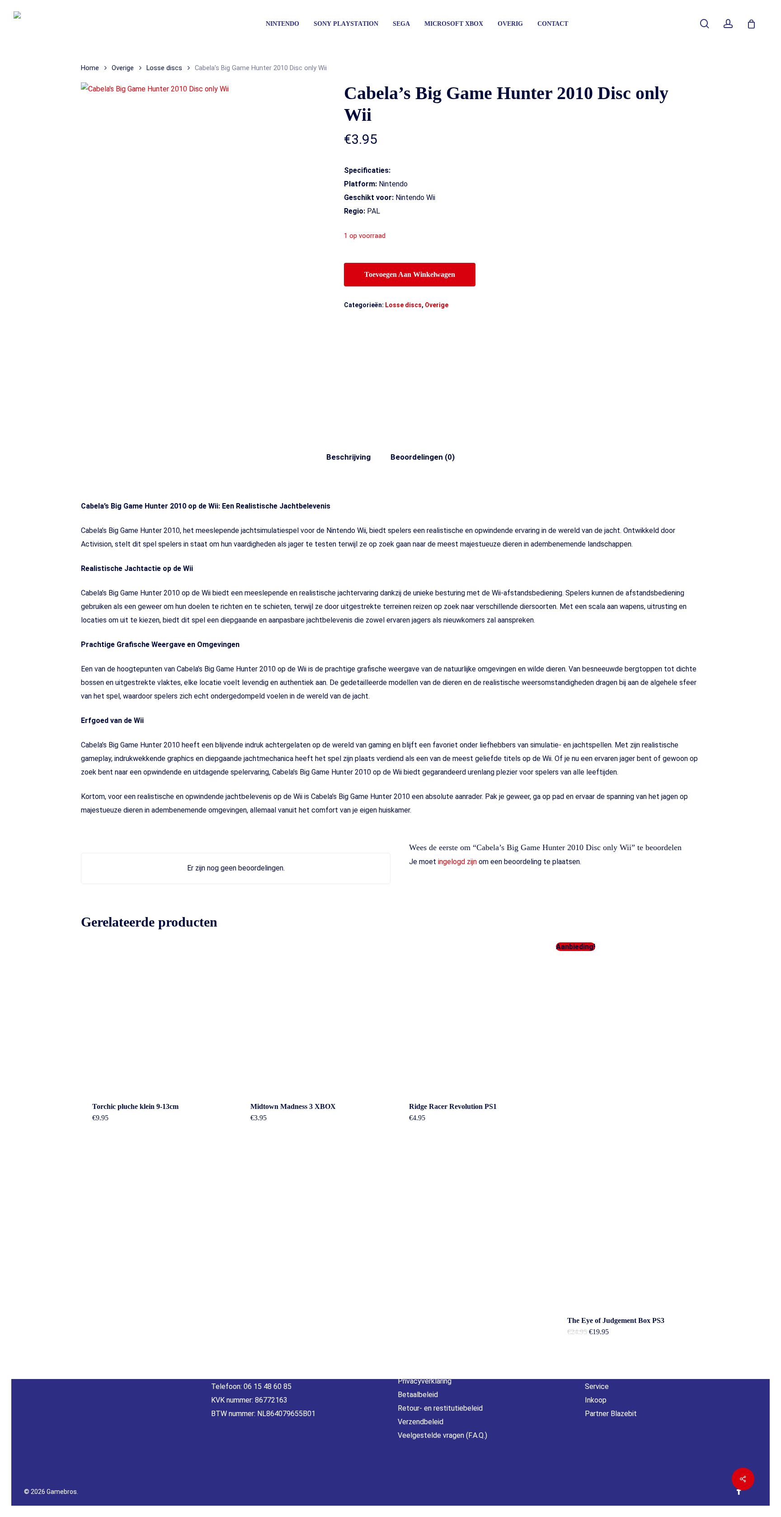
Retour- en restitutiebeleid (440, 1408)
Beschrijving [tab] (348, 456)
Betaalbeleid (418, 1394)
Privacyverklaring (425, 1381)
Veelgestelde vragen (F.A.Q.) (442, 1435)
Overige (123, 68)
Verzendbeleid (420, 1421)
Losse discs (164, 68)
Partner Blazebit (611, 1413)
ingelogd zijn (457, 861)
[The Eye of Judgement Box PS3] (631, 1129)
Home (90, 68)
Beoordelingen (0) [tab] (422, 456)
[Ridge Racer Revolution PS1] (473, 1015)
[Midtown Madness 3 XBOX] (314, 1015)
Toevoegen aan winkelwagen (409, 274)
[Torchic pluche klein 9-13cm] (156, 1015)
